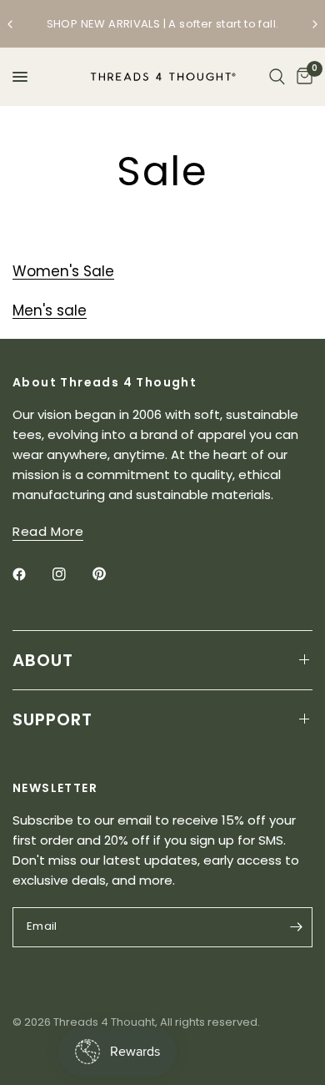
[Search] (277, 77)
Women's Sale (63, 271)
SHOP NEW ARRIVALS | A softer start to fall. (163, 24)
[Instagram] (70, 574)
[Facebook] (30, 574)
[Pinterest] (110, 573)
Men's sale (49, 310)
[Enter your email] (295, 927)
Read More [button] (47, 531)
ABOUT (42, 660)
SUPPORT (52, 719)
